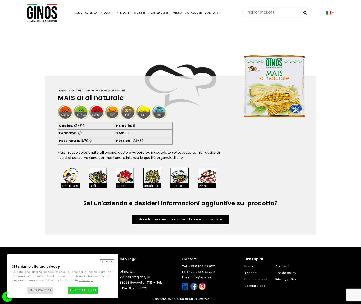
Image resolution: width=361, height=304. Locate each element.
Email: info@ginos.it (197, 277)
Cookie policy (285, 273)
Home (249, 266)
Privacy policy (286, 279)
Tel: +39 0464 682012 (198, 266)
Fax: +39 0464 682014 (199, 272)
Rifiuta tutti (107, 261)
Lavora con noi (255, 279)
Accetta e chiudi (83, 290)
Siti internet (201, 299)
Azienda (250, 273)
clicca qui (86, 280)
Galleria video (255, 286)
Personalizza (40, 290)
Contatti (282, 266)
